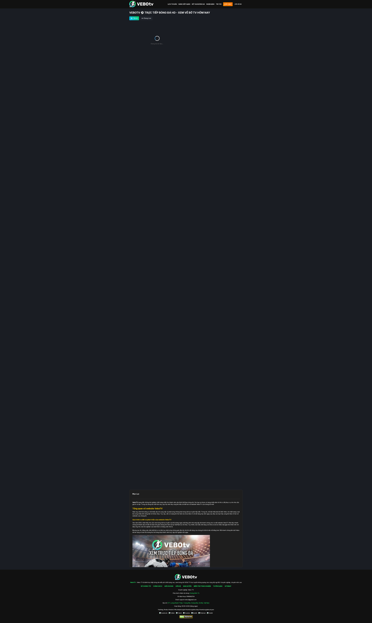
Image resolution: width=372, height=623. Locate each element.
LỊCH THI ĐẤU (172, 4)
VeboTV (135, 502)
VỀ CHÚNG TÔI (146, 586)
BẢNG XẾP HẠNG (184, 4)
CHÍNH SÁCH (157, 586)
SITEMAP (228, 586)
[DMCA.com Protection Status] (186, 617)
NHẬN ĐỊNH (210, 4)
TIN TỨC (219, 4)
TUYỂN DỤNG (217, 586)
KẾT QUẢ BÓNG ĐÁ (198, 4)
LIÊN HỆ (178, 586)
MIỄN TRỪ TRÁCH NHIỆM (202, 586)
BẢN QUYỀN (187, 586)
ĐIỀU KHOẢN (168, 586)
